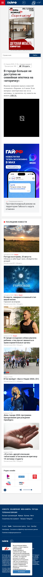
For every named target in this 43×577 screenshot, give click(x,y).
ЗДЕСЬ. (13, 95)
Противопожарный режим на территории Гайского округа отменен (20, 206)
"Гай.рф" (5, 555)
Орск (28, 526)
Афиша (20, 515)
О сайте (4, 526)
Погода (35, 509)
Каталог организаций (9, 515)
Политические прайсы (19, 526)
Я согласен (21, 571)
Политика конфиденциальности (11, 532)
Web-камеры (26, 509)
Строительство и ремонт (10, 519)
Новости (5, 509)
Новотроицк (5, 529)
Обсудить (26, 66)
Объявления (15, 509)
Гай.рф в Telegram (26, 519)
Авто (32, 515)
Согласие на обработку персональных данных (24, 529)
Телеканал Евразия (9, 512)
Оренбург (34, 526)
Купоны (26, 515)
